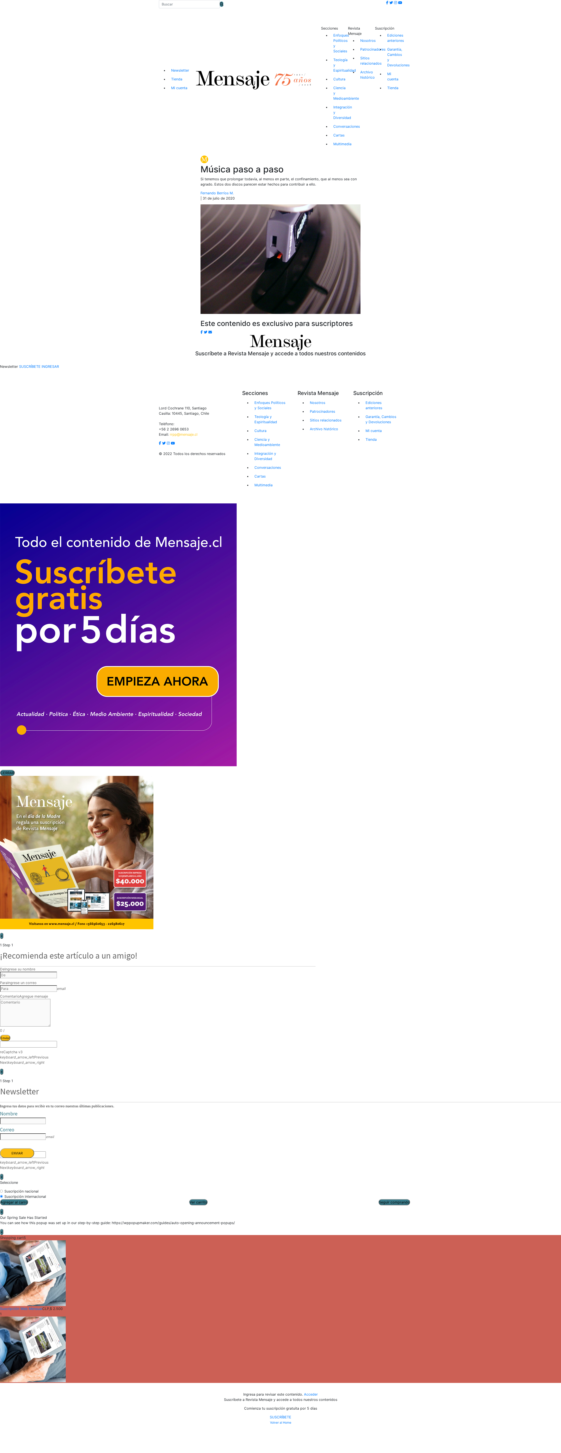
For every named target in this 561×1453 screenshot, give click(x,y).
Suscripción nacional (21, 1191)
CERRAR (7, 773)
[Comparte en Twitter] (205, 332)
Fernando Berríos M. (217, 193)
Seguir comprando (394, 1202)
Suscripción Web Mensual (21, 1308)
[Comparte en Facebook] (202, 332)
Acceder (311, 1394)
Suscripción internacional (25, 1196)
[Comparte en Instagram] (210, 332)
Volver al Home (280, 1422)
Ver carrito (198, 1202)
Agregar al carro (14, 1202)
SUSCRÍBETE (280, 1417)
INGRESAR (50, 366)
